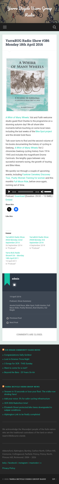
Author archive (14, 284)
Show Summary (24, 301)
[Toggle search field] (54, 27)
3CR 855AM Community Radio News (22, 350)
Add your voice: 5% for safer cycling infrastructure (27, 398)
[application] (29, 191)
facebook (12, 463)
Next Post (14, 322)
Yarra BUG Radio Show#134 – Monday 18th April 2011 (15, 255)
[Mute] (42, 191)
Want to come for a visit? (15, 368)
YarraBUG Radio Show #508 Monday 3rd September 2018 (39, 240)
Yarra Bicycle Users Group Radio (29, 11)
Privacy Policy (8, 468)
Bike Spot (30, 305)
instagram (23, 463)
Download (20, 196)
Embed (9, 199)
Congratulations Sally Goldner (18, 355)
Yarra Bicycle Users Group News (22, 387)
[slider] (48, 191)
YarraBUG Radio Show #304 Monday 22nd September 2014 (15, 240)
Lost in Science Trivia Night (16, 359)
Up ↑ (54, 479)
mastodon (34, 463)
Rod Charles (38, 308)
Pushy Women (26, 308)
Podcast (13, 301)
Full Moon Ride (21, 181)
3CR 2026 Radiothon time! (16, 403)
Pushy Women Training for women (28, 178)
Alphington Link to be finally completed (22, 414)
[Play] (9, 191)
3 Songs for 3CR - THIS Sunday (18, 363)
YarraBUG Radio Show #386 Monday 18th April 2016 (27, 42)
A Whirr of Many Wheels (17, 117)
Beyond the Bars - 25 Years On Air (19, 372)
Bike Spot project (44, 131)
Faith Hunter (40, 305)
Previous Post (16, 318)
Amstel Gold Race (17, 305)
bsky (4, 463)
